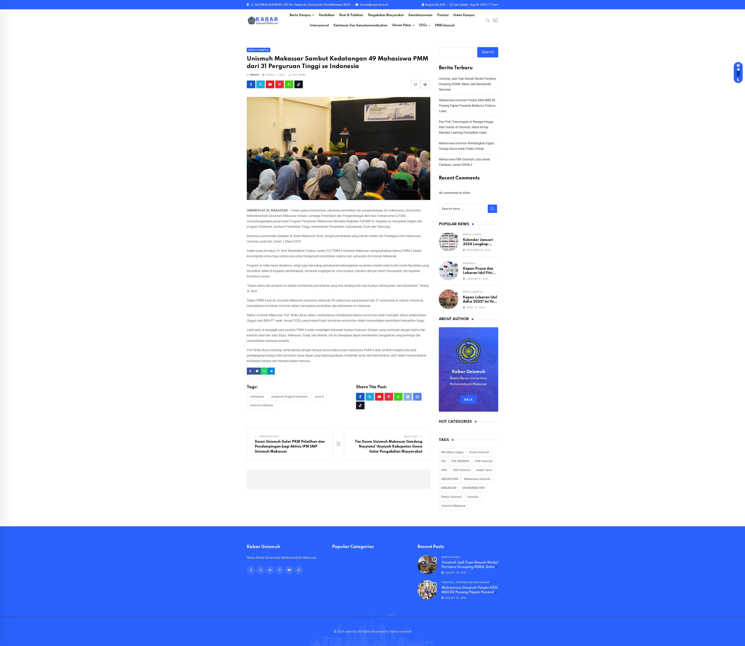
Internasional (319, 25)
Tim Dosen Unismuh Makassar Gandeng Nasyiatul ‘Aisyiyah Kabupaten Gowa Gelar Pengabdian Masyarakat (388, 446)
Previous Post (269, 436)
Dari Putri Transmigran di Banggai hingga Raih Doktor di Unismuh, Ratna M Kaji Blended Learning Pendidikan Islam (466, 127)
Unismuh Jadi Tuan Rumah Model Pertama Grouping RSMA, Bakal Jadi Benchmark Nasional (467, 84)
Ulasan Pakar (401, 25)
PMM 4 (319, 396)
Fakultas (448, 582)
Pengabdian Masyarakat (386, 15)
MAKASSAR (449, 488)
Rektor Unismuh (451, 497)
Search (488, 52)
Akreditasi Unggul (452, 452)
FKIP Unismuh (462, 470)
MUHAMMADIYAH (473, 488)
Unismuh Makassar (261, 405)
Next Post (411, 436)
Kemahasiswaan (420, 15)
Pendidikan (327, 15)
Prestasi (443, 15)
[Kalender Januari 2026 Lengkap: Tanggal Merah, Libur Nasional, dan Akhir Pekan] (448, 242)
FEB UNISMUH (460, 461)
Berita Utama (472, 234)
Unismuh (472, 497)
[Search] (488, 20)
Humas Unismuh (400, 631)
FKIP (444, 470)
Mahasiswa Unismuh (477, 479)
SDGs (423, 25)
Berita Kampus (300, 15)
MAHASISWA (257, 396)
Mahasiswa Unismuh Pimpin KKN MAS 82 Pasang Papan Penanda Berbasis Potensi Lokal (467, 105)
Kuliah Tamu (484, 470)
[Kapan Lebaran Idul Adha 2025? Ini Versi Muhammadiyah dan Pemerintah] (448, 299)
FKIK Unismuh (484, 461)
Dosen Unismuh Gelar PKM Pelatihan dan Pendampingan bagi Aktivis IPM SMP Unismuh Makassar (290, 446)
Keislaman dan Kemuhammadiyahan (360, 25)
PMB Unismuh (445, 25)
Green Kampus (464, 15)
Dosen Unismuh (479, 452)
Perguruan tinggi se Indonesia (289, 396)
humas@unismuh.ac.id (374, 4)
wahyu (254, 75)
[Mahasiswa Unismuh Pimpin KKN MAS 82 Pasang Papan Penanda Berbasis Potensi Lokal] (427, 590)
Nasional (469, 263)
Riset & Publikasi (351, 15)
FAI (443, 461)
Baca (468, 399)
